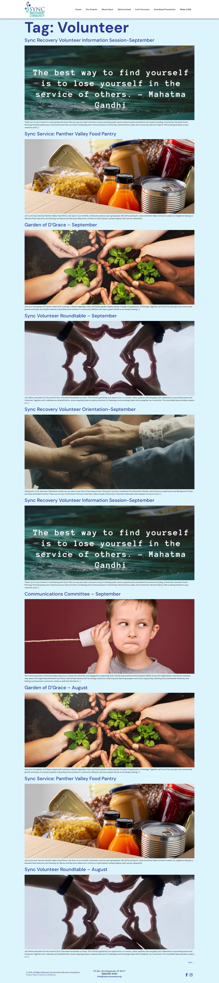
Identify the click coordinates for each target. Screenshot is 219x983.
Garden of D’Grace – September (61, 225)
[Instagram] (191, 975)
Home (78, 9)
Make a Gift (185, 9)
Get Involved (124, 9)
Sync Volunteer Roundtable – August (66, 869)
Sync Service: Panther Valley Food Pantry (70, 134)
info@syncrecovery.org (109, 976)
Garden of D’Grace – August (56, 687)
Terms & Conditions (47, 975)
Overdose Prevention (164, 9)
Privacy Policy (32, 975)
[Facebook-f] (186, 975)
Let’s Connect (142, 9)
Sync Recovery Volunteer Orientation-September (80, 409)
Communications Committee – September (73, 594)
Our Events (91, 9)
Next (191, 962)
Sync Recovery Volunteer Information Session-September (89, 40)
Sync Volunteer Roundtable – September (71, 316)
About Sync (107, 9)
